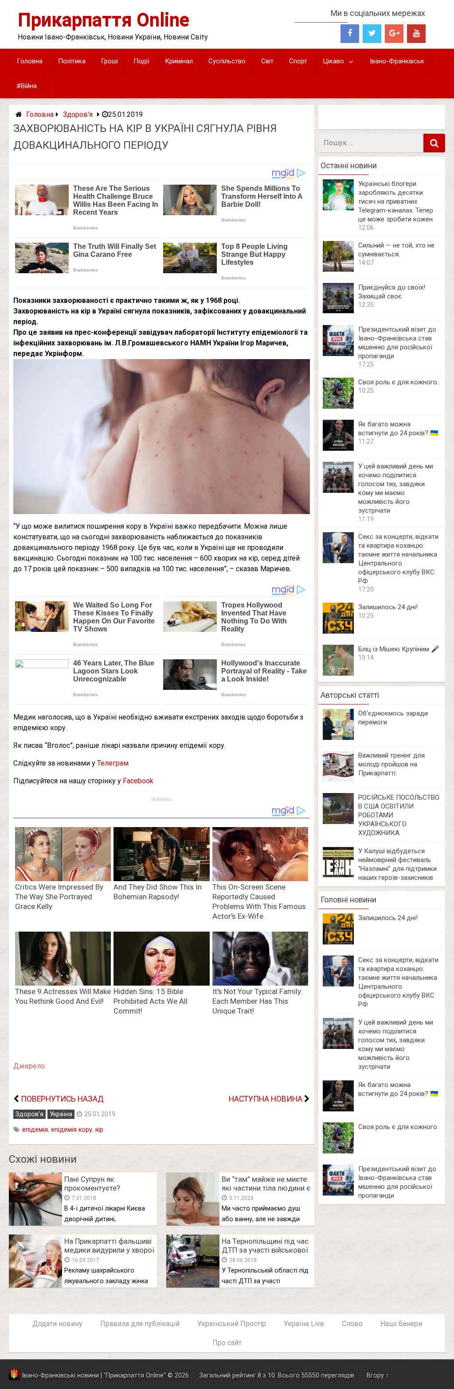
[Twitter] (372, 33)
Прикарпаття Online (103, 20)
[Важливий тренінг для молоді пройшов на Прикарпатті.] (338, 779)
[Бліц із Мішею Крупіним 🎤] (338, 673)
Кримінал (179, 61)
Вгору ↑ (378, 1375)
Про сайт (227, 1343)
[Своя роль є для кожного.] (338, 406)
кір (99, 1130)
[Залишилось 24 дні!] (338, 631)
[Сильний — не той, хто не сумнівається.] (338, 269)
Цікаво (333, 61)
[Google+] (394, 33)
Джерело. (29, 1066)
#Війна (26, 86)
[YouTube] (416, 33)
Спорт (298, 61)
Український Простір (231, 1323)
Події (141, 61)
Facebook (138, 781)
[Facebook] (349, 33)
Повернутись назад (62, 1099)
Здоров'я (78, 114)
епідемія (35, 1130)
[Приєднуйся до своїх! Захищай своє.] (338, 311)
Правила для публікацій (140, 1323)
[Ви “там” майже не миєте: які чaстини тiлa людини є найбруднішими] (192, 1223)
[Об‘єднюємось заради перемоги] (338, 737)
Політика (72, 61)
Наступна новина (265, 1099)
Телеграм (113, 763)
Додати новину (57, 1323)
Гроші (109, 61)
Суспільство (227, 61)
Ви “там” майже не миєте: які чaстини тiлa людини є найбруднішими (266, 1188)
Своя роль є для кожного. (398, 382)
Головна (30, 61)
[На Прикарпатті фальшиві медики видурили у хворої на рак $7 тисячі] (35, 1285)
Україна (61, 1114)
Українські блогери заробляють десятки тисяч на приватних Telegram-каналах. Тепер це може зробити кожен (395, 201)
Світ (267, 61)
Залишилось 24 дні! (388, 607)
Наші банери (401, 1323)
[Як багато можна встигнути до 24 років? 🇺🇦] (338, 448)
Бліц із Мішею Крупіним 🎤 (398, 649)
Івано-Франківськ (397, 61)
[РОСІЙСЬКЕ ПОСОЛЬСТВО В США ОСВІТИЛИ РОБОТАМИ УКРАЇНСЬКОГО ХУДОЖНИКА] (338, 821)
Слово (352, 1323)
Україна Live (304, 1323)
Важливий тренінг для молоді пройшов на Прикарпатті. (391, 764)
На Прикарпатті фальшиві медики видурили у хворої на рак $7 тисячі (109, 1250)
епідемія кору (71, 1130)
